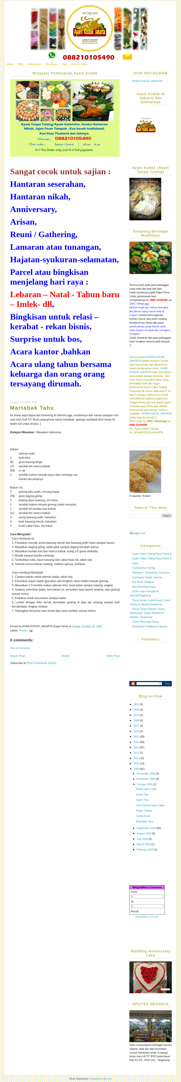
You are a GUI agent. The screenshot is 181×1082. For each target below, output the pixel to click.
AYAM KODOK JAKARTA (147, 81)
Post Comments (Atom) (41, 663)
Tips (64, 64)
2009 (136, 768)
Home (10, 64)
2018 (136, 720)
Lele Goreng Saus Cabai (150, 805)
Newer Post (17, 655)
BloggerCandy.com (101, 1078)
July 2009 (142, 838)
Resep (23, 630)
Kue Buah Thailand (143, 581)
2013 (136, 747)
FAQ (20, 64)
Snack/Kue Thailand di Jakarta (149, 626)
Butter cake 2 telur (146, 788)
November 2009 (146, 778)
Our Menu (51, 64)
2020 (136, 709)
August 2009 (144, 833)
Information (34, 64)
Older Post (113, 655)
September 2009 (146, 828)
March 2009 (144, 844)
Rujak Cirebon (144, 810)
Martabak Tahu (32, 408)
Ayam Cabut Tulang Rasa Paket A (151, 553)
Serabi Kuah (143, 815)
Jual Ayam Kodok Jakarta (147, 577)
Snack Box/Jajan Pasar (145, 621)
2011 (136, 758)
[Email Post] (30, 630)
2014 (136, 742)
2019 (136, 715)
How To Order (79, 64)
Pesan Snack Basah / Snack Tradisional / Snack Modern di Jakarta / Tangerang (147, 612)
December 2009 (146, 773)
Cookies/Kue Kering (143, 567)
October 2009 (145, 784)
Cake (135, 563)
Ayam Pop (142, 794)
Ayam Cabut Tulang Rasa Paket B (152, 558)
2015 (136, 736)
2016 (136, 731)
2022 (136, 704)
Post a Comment (20, 647)
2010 (136, 763)
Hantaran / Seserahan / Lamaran (151, 572)
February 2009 (145, 849)
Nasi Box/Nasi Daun (144, 586)
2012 (136, 752)
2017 (136, 725)
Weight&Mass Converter (147, 887)
